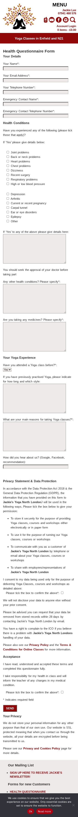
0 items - (66, 29)
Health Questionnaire (28, 791)
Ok (30, 811)
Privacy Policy (38, 644)
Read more (44, 811)
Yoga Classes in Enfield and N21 (39, 38)
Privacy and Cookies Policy (41, 748)
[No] (73, 805)
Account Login (66, 26)
